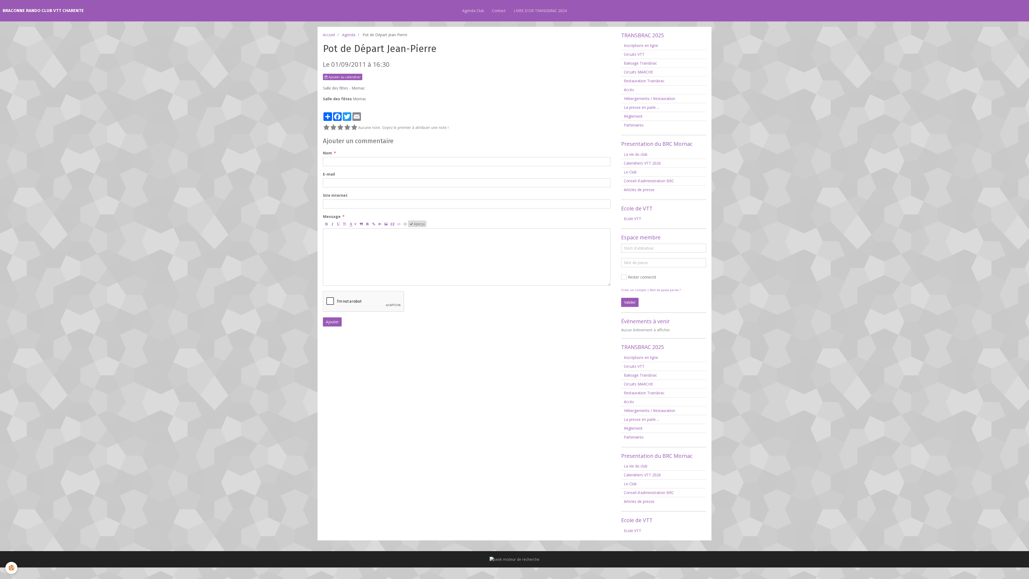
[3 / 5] (340, 127)
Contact (499, 10)
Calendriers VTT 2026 (642, 163)
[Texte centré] (367, 224)
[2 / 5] (333, 127)
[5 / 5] (354, 127)
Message (332, 216)
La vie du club (635, 154)
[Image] (386, 224)
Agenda (348, 34)
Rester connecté (642, 277)
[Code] (399, 224)
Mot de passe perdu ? (665, 290)
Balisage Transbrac (640, 63)
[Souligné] (338, 224)
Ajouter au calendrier (344, 77)
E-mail (329, 174)
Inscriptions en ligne (641, 45)
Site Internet (335, 195)
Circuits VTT (634, 54)
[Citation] (361, 224)
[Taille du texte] (344, 224)
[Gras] (326, 224)
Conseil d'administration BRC (649, 180)
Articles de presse (639, 189)
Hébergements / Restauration (649, 98)
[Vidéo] (392, 224)
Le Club (630, 172)
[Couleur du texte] (353, 224)
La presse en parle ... (641, 107)
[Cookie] (11, 568)
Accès (629, 89)
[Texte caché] (379, 224)
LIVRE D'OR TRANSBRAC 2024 (540, 10)
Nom (327, 152)
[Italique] (332, 224)
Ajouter (332, 321)
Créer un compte (633, 290)
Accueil (329, 34)
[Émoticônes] (405, 224)
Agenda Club (473, 10)
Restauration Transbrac (644, 80)
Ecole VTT (632, 218)
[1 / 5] (326, 127)
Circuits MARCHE (638, 72)
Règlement (633, 116)
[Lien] (373, 224)
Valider (630, 302)
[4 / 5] (347, 127)
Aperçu (419, 224)
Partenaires (634, 125)
